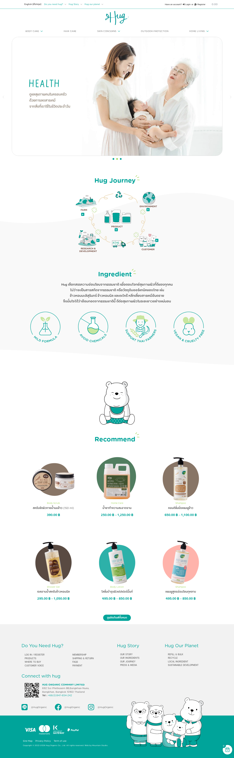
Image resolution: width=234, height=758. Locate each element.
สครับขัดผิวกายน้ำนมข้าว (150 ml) (53, 508)
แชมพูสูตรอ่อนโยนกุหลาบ (180, 591)
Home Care (117, 503)
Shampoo (180, 503)
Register (201, 4)
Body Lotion (117, 587)
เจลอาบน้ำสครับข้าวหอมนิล (53, 591)
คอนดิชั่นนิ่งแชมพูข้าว (180, 508)
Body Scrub (53, 503)
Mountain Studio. (100, 745)
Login (188, 4)
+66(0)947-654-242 (60, 695)
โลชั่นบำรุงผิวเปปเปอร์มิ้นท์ (117, 591)
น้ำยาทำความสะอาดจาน (117, 508)
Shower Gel (53, 587)
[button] (3, 97)
